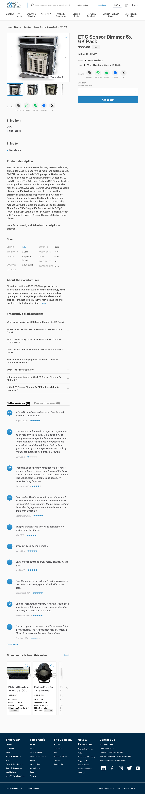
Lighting (17, 27)
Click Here (109, 748)
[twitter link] (131, 768)
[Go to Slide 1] (15, 89)
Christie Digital (36, 752)
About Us (57, 744)
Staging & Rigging (13, 756)
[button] (38, 57)
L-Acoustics (35, 764)
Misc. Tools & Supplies (15, 776)
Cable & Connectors (14, 768)
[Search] (31, 5)
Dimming (27, 27)
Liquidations (11, 772)
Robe (32, 772)
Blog (55, 752)
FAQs (80, 753)
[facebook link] (113, 768)
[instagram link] (122, 768)
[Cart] (126, 5)
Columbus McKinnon (38, 756)
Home (9, 27)
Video (8, 752)
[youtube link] (139, 768)
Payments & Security (86, 757)
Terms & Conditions (14, 788)
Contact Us (58, 764)
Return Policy (83, 765)
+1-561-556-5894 (123, 756)
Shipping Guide (84, 761)
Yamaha (33, 776)
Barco (32, 748)
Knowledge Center (85, 749)
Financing (58, 748)
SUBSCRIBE (121, 760)
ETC (24, 247)
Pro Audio (10, 748)
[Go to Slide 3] (50, 89)
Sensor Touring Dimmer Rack (45, 27)
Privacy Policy (33, 788)
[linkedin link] (105, 768)
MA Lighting (35, 768)
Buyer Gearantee (85, 769)
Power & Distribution (14, 764)
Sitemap (81, 773)
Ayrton (32, 744)
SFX (7, 760)
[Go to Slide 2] (33, 89)
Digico (32, 760)
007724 (63, 27)
